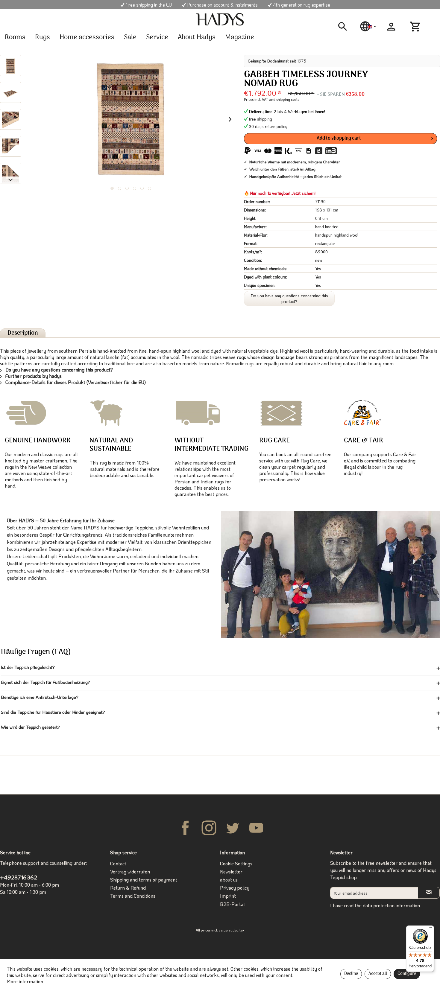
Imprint (228, 896)
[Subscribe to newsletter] (429, 893)
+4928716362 (18, 877)
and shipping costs (284, 99)
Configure (406, 973)
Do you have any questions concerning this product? (289, 298)
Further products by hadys (33, 376)
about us (229, 879)
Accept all (377, 973)
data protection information (391, 905)
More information (25, 981)
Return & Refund (128, 888)
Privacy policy (234, 888)
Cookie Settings (236, 863)
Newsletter (231, 871)
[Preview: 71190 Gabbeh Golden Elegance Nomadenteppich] (10, 65)
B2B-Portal (232, 904)
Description (22, 333)
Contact (118, 863)
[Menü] (430, 929)
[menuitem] (344, 26)
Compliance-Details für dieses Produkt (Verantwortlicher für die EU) (75, 382)
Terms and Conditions (132, 896)
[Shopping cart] (416, 26)
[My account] (391, 26)
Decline (351, 973)
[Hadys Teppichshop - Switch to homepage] (220, 19)
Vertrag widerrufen (130, 871)
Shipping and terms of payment (143, 879)
